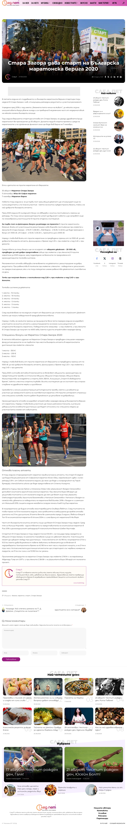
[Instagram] (112, 261)
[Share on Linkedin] (114, 76)
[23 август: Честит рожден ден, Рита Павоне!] (119, 101)
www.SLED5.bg (79, 583)
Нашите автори (102, 808)
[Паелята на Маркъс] (78, 686)
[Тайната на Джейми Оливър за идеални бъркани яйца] (48, 716)
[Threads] (120, 261)
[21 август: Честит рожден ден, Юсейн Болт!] (93, 764)
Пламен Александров (13, 778)
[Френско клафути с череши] (51, 790)
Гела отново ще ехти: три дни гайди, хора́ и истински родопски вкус (29, 788)
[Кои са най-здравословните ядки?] (109, 716)
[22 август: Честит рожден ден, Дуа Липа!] (119, 151)
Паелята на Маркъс (74, 698)
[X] (104, 261)
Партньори (102, 818)
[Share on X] (108, 76)
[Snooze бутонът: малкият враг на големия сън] (119, 126)
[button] (124, 3)
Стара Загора (36, 596)
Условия (102, 813)
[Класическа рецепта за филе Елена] (17, 716)
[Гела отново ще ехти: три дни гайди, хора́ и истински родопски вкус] (10, 790)
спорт (27, 596)
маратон (21, 596)
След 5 (14, 77)
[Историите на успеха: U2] (119, 139)
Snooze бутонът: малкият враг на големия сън (100, 125)
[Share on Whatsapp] (111, 76)
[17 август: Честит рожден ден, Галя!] (33, 764)
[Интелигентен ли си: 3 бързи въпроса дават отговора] (48, 686)
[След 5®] (10, 3)
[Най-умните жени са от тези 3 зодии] (91, 790)
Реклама (102, 816)
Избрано (63, 743)
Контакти (102, 810)
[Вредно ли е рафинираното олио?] (119, 114)
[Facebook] (97, 261)
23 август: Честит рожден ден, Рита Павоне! (101, 100)
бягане (14, 596)
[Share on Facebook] (105, 76)
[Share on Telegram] (117, 76)
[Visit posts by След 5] (8, 77)
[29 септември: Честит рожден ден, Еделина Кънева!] (78, 716)
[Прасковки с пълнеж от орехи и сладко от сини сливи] (17, 686)
